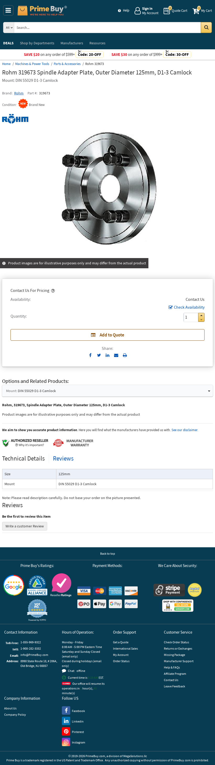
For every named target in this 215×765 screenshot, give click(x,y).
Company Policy (15, 714)
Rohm (19, 93)
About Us (10, 708)
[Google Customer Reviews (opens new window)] (13, 585)
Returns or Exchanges (178, 648)
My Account (120, 655)
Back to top (107, 553)
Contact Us (171, 680)
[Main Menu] (8, 10)
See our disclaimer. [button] (184, 430)
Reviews (63, 458)
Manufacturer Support (179, 661)
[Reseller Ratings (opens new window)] (60, 585)
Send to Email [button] (116, 355)
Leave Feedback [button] (174, 686)
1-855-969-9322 (30, 642)
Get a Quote (120, 642)
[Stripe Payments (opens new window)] (169, 590)
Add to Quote (112, 335)
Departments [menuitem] (37, 43)
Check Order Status (176, 642)
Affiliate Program (175, 674)
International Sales (125, 648)
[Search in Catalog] (206, 27)
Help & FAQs (172, 667)
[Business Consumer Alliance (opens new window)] (37, 585)
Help (126, 10)
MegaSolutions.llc (135, 756)
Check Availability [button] (189, 307)
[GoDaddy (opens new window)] (178, 605)
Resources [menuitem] (97, 43)
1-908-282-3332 (30, 648)
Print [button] (125, 355)
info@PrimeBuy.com (34, 655)
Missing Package (174, 655)
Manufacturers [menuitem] (72, 43)
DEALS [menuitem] (8, 43)
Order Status (121, 661)
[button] (52, 290)
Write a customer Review (25, 526)
